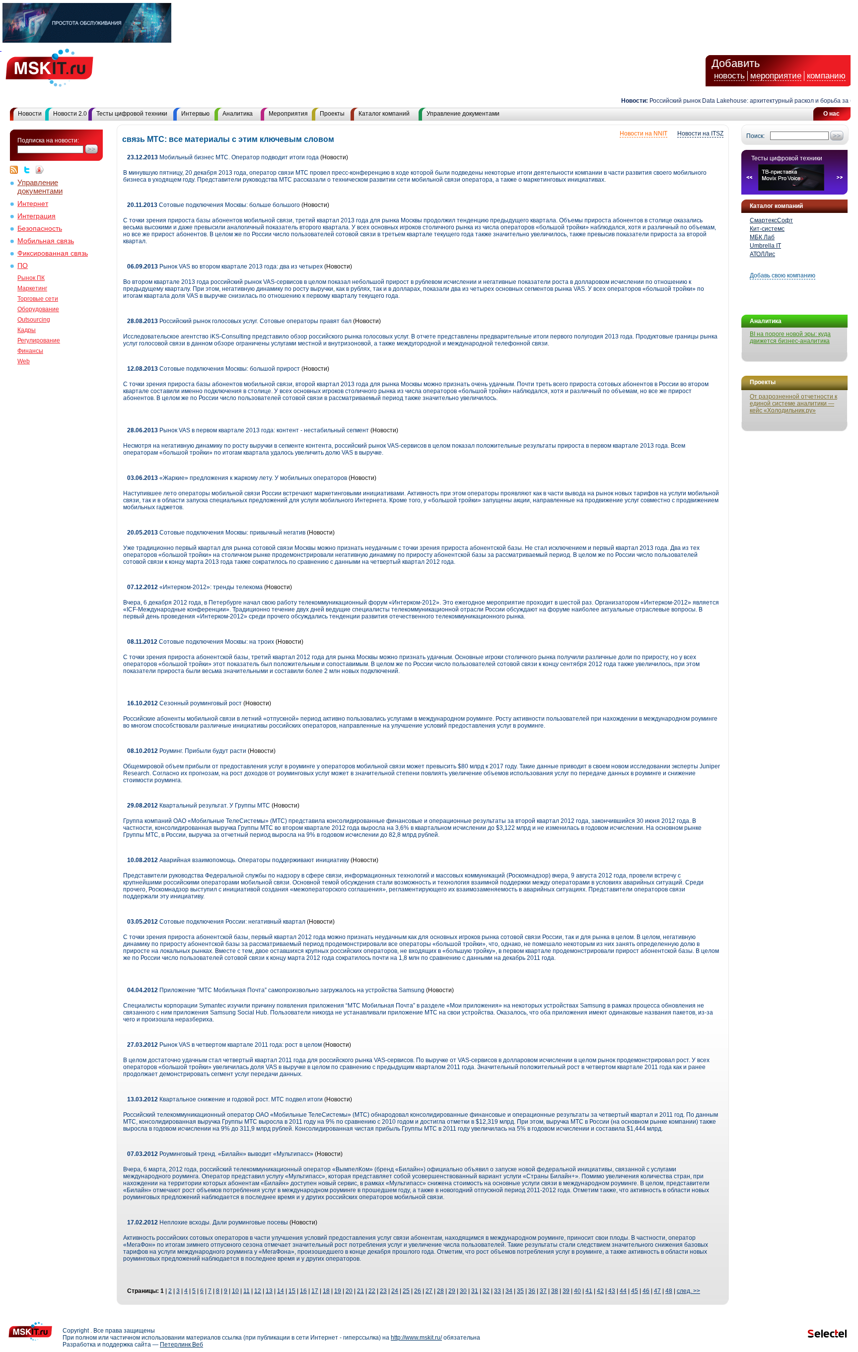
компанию (826, 75)
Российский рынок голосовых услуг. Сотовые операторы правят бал (239, 321)
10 (235, 1290)
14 (280, 1290)
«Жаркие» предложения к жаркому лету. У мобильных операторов (237, 477)
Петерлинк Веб (181, 1344)
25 (406, 1290)
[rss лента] (16, 170)
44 (623, 1290)
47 (657, 1290)
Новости (30, 113)
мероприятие (775, 75)
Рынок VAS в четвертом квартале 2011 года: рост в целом (224, 1044)
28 (440, 1290)
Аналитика (237, 113)
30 (463, 1290)
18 (326, 1290)
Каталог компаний (384, 113)
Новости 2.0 (70, 113)
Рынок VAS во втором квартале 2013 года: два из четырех (225, 266)
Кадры (26, 330)
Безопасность (39, 228)
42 (600, 1290)
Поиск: (755, 136)
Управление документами (463, 113)
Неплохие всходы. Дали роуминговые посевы (208, 1222)
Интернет (32, 203)
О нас (831, 113)
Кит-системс (767, 228)
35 (520, 1290)
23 (383, 1290)
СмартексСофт (771, 220)
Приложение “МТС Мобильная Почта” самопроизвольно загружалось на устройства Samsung (276, 990)
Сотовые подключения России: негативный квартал (216, 921)
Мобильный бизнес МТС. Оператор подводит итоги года (223, 157)
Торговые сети (37, 298)
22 (371, 1290)
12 (257, 1290)
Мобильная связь (45, 241)
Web (23, 361)
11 (246, 1290)
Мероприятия (288, 113)
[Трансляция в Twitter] (29, 170)
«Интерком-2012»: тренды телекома (195, 587)
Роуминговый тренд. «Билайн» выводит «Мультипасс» (220, 1153)
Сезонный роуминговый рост (184, 703)
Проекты (332, 113)
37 (543, 1290)
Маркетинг (32, 288)
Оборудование (38, 309)
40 (577, 1290)
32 (486, 1290)
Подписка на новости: (48, 140)
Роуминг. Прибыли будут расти (186, 750)
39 (566, 1290)
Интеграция (36, 216)
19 (337, 1290)
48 (668, 1290)
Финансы (30, 350)
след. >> (688, 1290)
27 (429, 1290)
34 (508, 1290)
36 (531, 1290)
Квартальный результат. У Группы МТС (198, 805)
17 (314, 1290)
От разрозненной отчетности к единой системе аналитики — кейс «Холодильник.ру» (793, 403)
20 (349, 1290)
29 (451, 1290)
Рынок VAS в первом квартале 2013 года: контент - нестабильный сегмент (248, 430)
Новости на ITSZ (700, 133)
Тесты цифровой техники (131, 113)
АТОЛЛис (762, 254)
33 (497, 1290)
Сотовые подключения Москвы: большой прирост (213, 368)
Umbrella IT (765, 245)
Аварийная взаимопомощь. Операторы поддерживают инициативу (238, 860)
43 (611, 1290)
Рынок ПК (31, 277)
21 (360, 1290)
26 (417, 1290)
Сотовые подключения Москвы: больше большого (213, 205)
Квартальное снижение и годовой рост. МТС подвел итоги (225, 1099)
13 (269, 1290)
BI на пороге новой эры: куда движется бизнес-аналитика (790, 337)
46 (646, 1290)
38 (554, 1290)
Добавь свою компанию (782, 275)
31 (474, 1290)
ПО (22, 266)
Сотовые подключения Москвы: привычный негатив (216, 532)
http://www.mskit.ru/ (416, 1337)
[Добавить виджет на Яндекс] (40, 170)
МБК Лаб (762, 237)
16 (303, 1290)
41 (588, 1290)
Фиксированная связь (52, 253)
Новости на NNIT (643, 133)
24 (394, 1290)
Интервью (195, 113)
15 (291, 1290)
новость (729, 75)
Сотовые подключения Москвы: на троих (200, 641)
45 (634, 1290)
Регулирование (38, 340)
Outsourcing (33, 319)
